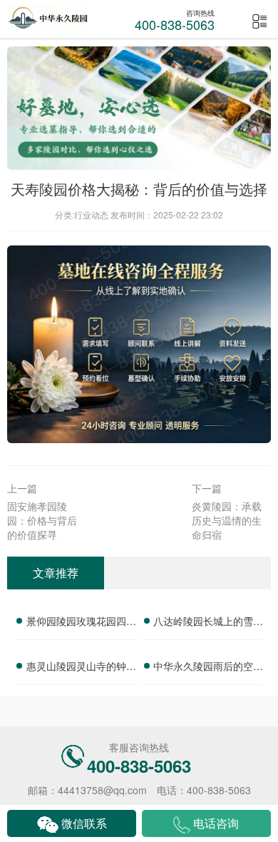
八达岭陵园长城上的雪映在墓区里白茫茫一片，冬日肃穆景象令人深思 (208, 623)
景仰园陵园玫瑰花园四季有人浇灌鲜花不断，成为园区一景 (81, 623)
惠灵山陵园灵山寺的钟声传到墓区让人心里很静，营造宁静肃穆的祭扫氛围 (81, 668)
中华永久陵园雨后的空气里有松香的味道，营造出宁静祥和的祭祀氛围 (208, 668)
